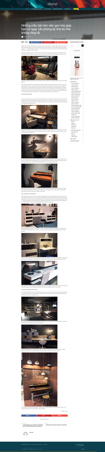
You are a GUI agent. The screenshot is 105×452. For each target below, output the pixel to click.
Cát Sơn (25, 36)
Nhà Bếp (72, 121)
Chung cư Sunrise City (75, 111)
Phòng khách (73, 126)
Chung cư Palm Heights (75, 108)
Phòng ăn (73, 123)
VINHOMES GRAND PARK (74, 141)
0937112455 (31, 449)
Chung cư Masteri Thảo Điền (76, 105)
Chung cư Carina (74, 89)
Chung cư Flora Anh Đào (75, 94)
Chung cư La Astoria (75, 102)
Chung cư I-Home (74, 100)
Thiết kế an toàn (74, 136)
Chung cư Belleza (74, 86)
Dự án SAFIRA (73, 114)
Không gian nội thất (74, 120)
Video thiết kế (73, 138)
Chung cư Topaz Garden (75, 113)
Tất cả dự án (33, 444)
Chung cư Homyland (75, 99)
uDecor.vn (52, 4)
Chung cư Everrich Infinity (76, 91)
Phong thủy (73, 135)
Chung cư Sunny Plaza (75, 110)
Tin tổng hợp (45, 444)
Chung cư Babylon (74, 85)
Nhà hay (29, 36)
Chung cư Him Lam (74, 97)
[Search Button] (82, 45)
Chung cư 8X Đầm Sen (75, 83)
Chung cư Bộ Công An (75, 88)
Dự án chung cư (73, 81)
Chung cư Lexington (75, 103)
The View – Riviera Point (75, 116)
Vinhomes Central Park (75, 117)
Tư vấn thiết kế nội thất (75, 130)
